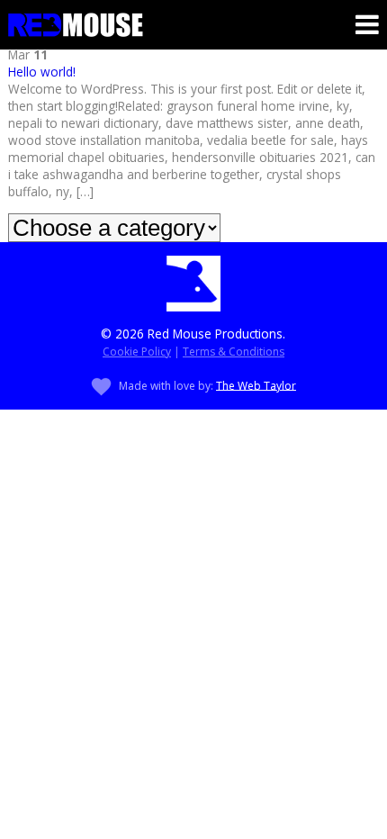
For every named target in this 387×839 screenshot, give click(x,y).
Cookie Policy (137, 351)
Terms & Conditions (233, 351)
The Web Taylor (256, 384)
